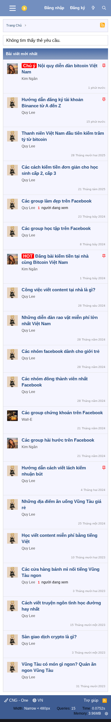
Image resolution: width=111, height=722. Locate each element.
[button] (106, 713)
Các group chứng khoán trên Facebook (62, 412)
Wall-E (27, 419)
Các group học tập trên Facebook (56, 228)
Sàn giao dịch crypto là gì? (49, 636)
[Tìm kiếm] (104, 8)
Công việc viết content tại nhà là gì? (58, 289)
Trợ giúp (91, 700)
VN (39, 700)
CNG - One (18, 700)
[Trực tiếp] (93, 8)
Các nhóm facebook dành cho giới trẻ (60, 351)
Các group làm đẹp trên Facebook (56, 200)
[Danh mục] (13, 8)
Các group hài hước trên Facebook (58, 440)
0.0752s (98, 708)
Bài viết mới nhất (21, 54)
